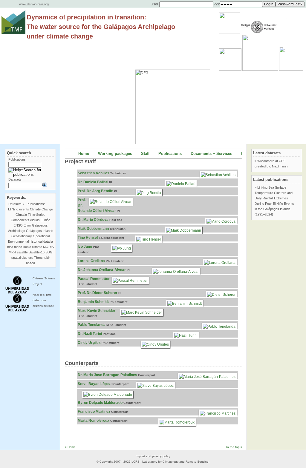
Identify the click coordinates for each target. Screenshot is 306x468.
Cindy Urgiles (89, 343)
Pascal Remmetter (94, 279)
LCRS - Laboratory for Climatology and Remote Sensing (170, 461)
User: (155, 4)
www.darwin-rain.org (34, 4)
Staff (145, 153)
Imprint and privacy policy (153, 456)
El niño (45, 220)
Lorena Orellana (91, 261)
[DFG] (175, 93)
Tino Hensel (88, 237)
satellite (22, 252)
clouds (35, 220)
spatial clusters (22, 257)
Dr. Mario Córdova (93, 220)
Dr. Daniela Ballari (93, 182)
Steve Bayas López (94, 384)
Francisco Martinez (94, 412)
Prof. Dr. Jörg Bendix (95, 191)
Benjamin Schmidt (93, 302)
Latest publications (270, 179)
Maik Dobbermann (93, 229)
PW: (216, 4)
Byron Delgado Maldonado (100, 403)
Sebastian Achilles (93, 173)
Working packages (115, 153)
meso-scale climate (28, 247)
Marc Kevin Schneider (96, 311)
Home (83, 153)
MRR (12, 252)
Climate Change (41, 209)
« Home (70, 447)
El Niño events (18, 209)
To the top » (234, 447)
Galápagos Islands (39, 231)
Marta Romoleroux (93, 420)
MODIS (48, 247)
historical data (40, 241)
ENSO (18, 225)
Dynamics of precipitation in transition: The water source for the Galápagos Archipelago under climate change (101, 26)
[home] (13, 22)
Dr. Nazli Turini (90, 334)
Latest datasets (267, 153)
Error (27, 225)
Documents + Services (211, 153)
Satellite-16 (37, 252)
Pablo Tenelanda (91, 325)
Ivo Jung (85, 246)
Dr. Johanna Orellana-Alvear (102, 270)
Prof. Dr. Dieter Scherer (97, 293)
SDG (49, 252)
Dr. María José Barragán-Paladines (107, 375)
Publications (170, 153)
